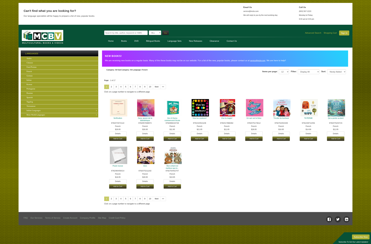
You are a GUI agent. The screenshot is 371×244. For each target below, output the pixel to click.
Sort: (323, 71)
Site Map (102, 218)
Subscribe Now (361, 237)
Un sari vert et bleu (254, 118)
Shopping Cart (330, 33)
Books (124, 41)
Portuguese (31, 89)
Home (111, 41)
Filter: (294, 71)
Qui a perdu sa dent (335, 118)
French (29, 71)
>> (163, 87)
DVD (136, 41)
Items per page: (270, 71)
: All (111, 70)
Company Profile (87, 218)
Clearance (214, 41)
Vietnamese (31, 106)
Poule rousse (118, 166)
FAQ (26, 218)
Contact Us (232, 41)
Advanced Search (313, 33)
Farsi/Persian (32, 67)
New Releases (195, 41)
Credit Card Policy (117, 218)
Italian (29, 80)
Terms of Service (52, 218)
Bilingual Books (153, 41)
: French (140, 70)
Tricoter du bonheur (281, 118)
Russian (30, 93)
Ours (145, 166)
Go (165, 33)
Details (118, 134)
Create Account (70, 218)
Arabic (29, 58)
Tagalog (30, 102)
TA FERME (308, 118)
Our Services (36, 218)
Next (156, 87)
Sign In (344, 33)
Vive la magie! (226, 118)
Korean (29, 84)
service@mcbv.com (257, 61)
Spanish (30, 97)
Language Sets (174, 41)
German (30, 76)
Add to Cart (117, 139)
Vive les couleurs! (200, 118)
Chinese (30, 63)
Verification (117, 118)
